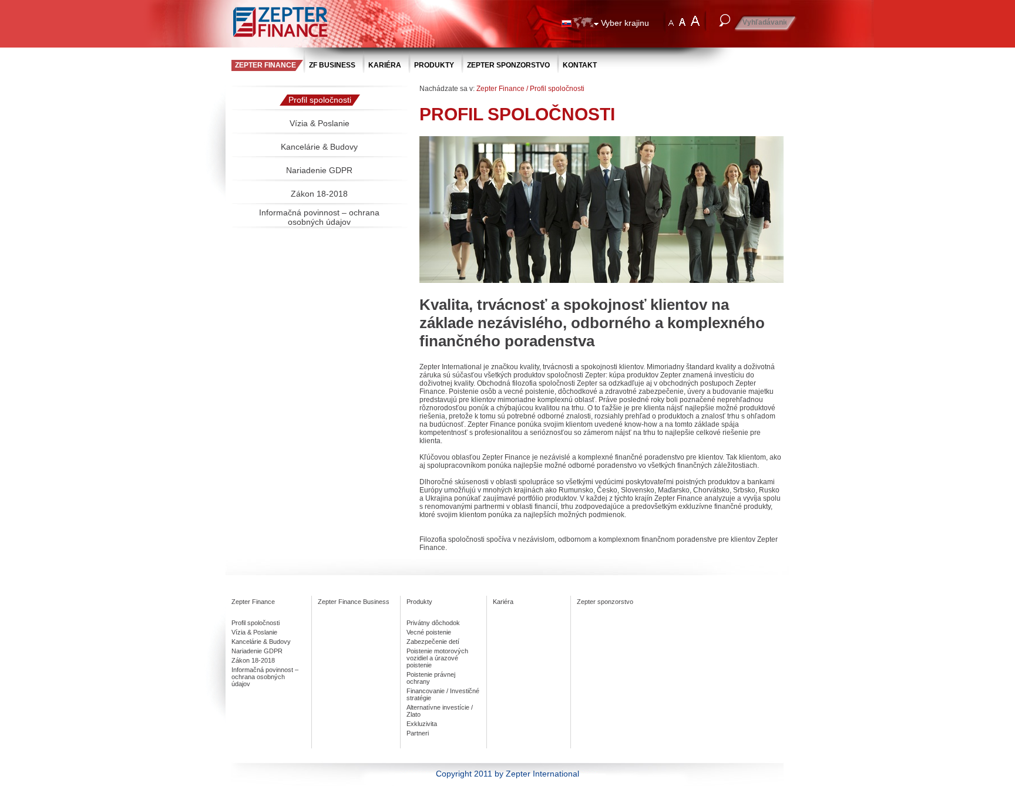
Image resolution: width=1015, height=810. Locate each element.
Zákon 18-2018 (319, 193)
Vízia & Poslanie (319, 123)
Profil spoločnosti (319, 99)
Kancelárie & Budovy (319, 146)
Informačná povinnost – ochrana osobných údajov (319, 217)
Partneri (417, 733)
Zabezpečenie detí (432, 641)
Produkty (434, 65)
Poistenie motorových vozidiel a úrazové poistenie (437, 658)
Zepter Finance (265, 65)
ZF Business (332, 65)
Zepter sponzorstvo (508, 65)
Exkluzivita (421, 723)
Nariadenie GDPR (319, 170)
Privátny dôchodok (433, 622)
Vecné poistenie (428, 632)
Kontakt (580, 65)
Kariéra (384, 65)
